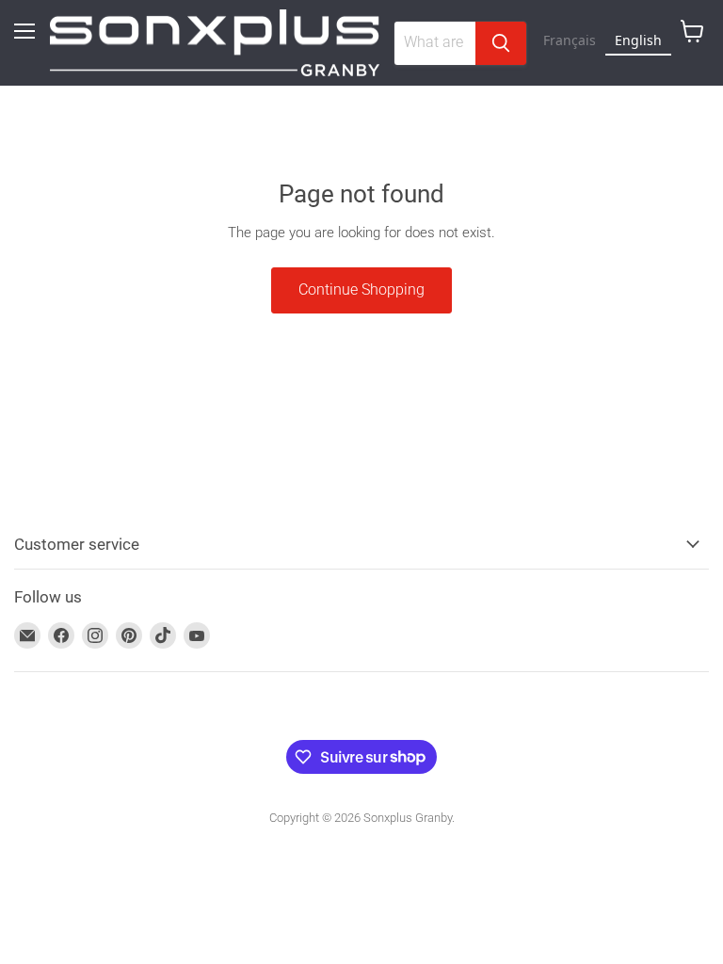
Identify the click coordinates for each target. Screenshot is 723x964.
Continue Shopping (361, 289)
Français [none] (569, 40)
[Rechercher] (500, 43)
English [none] (638, 40)
